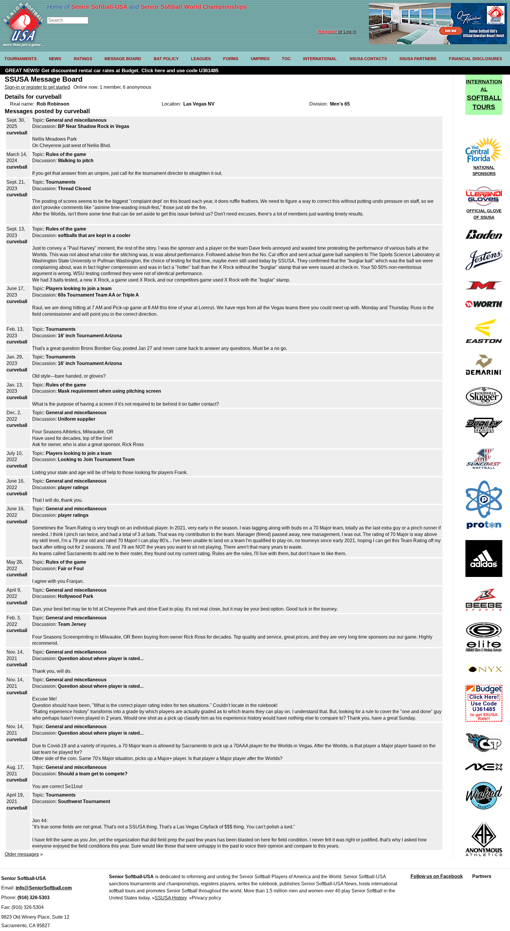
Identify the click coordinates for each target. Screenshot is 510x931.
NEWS (55, 58)
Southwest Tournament (84, 801)
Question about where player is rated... (100, 658)
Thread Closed (74, 188)
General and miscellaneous (76, 120)
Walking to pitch (76, 160)
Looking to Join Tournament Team (96, 459)
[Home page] (23, 45)
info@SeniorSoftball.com (44, 887)
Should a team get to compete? (93, 773)
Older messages (22, 854)
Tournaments (61, 182)
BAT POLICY (166, 58)
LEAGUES (201, 58)
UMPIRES (260, 58)
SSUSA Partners (417, 58)
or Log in (337, 31)
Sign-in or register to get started (37, 87)
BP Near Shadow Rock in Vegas (93, 126)
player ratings (73, 487)
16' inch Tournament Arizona (90, 335)
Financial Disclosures (475, 58)
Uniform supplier (76, 419)
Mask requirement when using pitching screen (109, 391)
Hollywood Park (75, 596)
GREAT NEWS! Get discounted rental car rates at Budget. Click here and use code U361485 (111, 70)
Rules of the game (66, 154)
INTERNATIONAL (320, 58)
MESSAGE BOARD (122, 58)
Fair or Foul (71, 568)
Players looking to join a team (79, 288)
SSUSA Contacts (368, 58)
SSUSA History (171, 897)
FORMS (230, 58)
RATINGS (83, 58)
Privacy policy (206, 897)
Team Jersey (72, 624)
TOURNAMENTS (20, 58)
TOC (286, 58)
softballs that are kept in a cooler (94, 235)
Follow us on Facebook (437, 876)
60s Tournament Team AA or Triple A (98, 294)
